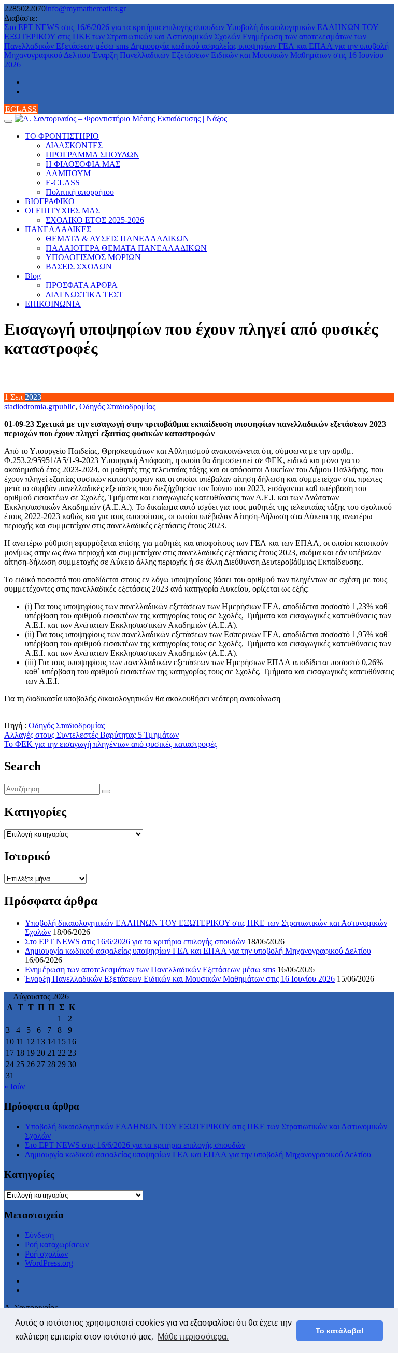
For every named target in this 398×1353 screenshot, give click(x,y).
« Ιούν (14, 1086)
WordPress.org (49, 1263)
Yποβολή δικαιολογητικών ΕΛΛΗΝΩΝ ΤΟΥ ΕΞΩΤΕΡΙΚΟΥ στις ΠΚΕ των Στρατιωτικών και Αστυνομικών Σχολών (191, 32)
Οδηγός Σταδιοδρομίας (117, 406)
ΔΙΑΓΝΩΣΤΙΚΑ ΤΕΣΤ (84, 294)
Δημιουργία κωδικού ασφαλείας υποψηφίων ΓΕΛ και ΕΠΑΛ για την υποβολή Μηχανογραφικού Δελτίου (198, 950)
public (65, 406)
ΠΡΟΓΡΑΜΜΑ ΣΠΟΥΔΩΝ (92, 154)
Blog (33, 275)
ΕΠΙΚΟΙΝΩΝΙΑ (53, 303)
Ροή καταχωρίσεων (57, 1244)
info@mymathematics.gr (86, 8)
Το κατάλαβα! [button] (340, 1331)
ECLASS (21, 109)
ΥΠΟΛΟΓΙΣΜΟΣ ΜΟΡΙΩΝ (93, 257)
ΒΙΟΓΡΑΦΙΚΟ (50, 201)
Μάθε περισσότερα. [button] (193, 1336)
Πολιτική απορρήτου (80, 192)
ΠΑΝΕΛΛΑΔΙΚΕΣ (58, 229)
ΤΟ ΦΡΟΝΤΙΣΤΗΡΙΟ (62, 136)
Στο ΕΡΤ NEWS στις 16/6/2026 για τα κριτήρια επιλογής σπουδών (115, 27)
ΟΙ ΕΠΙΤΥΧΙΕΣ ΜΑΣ (62, 210)
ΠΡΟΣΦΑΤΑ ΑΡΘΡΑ (82, 285)
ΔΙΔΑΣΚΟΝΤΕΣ (74, 145)
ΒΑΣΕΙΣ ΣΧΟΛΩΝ (79, 266)
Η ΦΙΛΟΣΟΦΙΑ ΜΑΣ (83, 164)
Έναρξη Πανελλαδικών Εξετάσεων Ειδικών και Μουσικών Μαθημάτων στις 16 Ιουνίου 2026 (180, 978)
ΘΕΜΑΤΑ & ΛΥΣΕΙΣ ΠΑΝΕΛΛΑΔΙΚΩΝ (117, 238)
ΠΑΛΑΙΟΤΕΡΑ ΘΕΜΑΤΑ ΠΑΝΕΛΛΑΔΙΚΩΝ (126, 247)
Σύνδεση (39, 1235)
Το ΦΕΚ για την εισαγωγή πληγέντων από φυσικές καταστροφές (110, 744)
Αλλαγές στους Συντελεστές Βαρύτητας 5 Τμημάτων (91, 734)
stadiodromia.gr (29, 406)
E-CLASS (63, 182)
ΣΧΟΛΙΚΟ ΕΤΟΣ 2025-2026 (95, 219)
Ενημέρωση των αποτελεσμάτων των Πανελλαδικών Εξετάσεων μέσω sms (150, 969)
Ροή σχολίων (46, 1253)
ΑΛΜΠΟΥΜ (68, 173)
